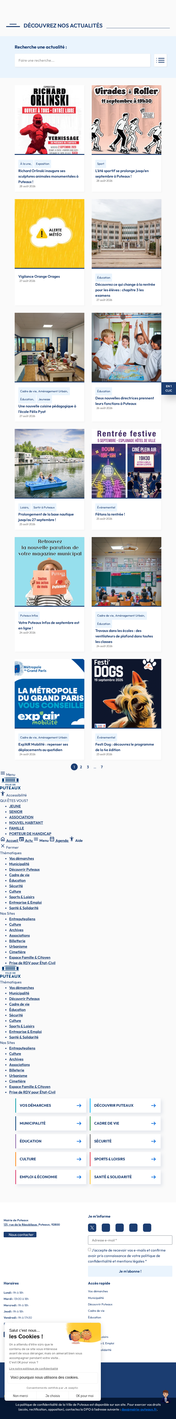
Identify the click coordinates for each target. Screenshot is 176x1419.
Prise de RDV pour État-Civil (32, 963)
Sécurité (16, 886)
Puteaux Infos (29, 615)
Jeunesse (44, 399)
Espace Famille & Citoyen (29, 957)
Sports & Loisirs (21, 897)
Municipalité (19, 864)
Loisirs (24, 507)
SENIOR (15, 811)
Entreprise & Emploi (25, 902)
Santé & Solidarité (23, 908)
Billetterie (17, 941)
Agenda (59, 840)
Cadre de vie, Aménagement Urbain (43, 391)
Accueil (9, 840)
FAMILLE (16, 828)
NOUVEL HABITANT (26, 822)
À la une (25, 163)
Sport (100, 163)
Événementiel (106, 507)
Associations (19, 935)
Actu (26, 840)
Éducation (103, 277)
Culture (15, 891)
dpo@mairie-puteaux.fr (139, 1409)
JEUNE (15, 806)
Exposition (42, 163)
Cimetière (17, 952)
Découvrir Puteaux (24, 869)
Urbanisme (18, 946)
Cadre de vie (19, 875)
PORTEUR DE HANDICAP (30, 833)
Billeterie (16, 1070)
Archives (16, 930)
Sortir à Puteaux (44, 507)
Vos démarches (21, 858)
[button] (166, 1396)
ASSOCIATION (21, 817)
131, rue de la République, (21, 1224)
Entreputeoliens (22, 919)
